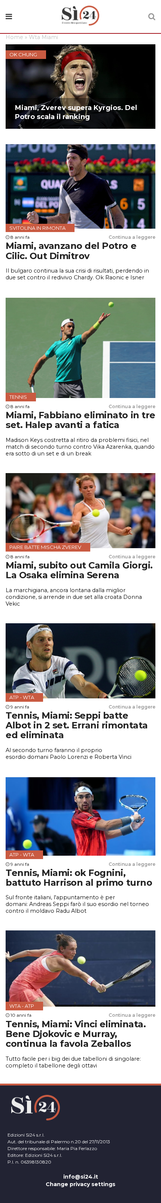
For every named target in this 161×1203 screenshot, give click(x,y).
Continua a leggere (132, 237)
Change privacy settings (80, 1184)
